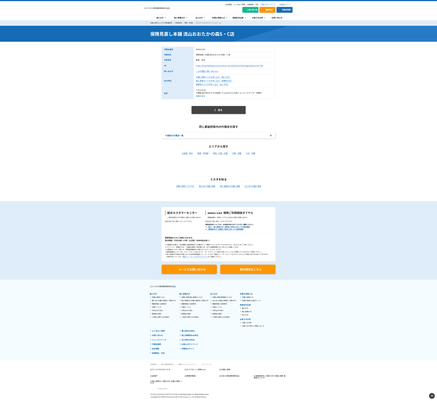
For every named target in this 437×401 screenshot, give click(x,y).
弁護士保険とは (247, 297)
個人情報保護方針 (167, 364)
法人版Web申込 (188, 339)
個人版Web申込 (188, 330)
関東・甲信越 (189, 23)
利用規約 (153, 364)
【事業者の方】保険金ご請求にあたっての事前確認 (225, 229)
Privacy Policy (187, 394)
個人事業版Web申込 (190, 335)
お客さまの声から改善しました (253, 326)
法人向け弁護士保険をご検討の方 (224, 300)
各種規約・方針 (253, 4)
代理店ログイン (285, 4)
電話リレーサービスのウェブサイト (195, 256)
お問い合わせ (277, 17)
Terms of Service (200, 394)
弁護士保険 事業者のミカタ (222, 297)
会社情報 (228, 4)
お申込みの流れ (157, 310)
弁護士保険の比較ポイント (251, 300)
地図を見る (200, 96)
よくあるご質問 (239, 4)
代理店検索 (178, 23)
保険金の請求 (156, 314)
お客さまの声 (247, 322)
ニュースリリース (159, 339)
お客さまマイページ (268, 4)
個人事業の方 (247, 311)
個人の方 (245, 308)
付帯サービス (156, 307)
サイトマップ (207, 364)
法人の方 (245, 315)
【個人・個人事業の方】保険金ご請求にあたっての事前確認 (228, 227)
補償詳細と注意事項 (159, 304)
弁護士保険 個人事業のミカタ (191, 297)
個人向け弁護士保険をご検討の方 (164, 300)
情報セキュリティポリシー (187, 364)
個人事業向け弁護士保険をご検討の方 (194, 300)
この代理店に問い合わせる (207, 71)
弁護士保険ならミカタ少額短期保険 (161, 23)
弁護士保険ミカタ (158, 297)
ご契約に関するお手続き (160, 317)
